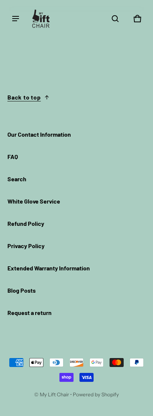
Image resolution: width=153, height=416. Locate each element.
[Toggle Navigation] (15, 18)
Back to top (24, 97)
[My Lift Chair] (41, 18)
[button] (115, 18)
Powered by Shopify (96, 394)
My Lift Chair (54, 394)
